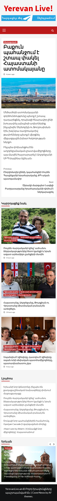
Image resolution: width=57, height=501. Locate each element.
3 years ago (11, 461)
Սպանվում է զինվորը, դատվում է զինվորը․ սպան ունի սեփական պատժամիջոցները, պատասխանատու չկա (28, 360)
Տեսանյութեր (10, 295)
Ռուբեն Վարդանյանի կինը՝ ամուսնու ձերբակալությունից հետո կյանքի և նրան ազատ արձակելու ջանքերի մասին (27, 251)
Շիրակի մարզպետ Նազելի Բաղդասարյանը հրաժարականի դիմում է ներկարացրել (29, 187)
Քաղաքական (10, 42)
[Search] (52, 30)
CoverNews (38, 492)
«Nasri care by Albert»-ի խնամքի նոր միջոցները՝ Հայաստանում (22, 430)
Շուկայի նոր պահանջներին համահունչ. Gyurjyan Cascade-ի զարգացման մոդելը (26, 422)
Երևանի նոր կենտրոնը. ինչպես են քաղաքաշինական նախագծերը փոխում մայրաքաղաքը (27, 390)
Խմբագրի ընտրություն (31, 237)
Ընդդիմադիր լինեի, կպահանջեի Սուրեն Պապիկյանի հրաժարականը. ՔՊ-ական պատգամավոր (26, 173)
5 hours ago (10, 258)
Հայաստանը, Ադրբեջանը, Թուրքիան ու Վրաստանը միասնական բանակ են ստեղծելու (26, 305)
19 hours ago (10, 312)
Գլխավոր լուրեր (11, 237)
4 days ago (10, 367)
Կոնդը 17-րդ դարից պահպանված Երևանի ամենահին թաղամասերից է (29, 456)
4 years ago (10, 74)
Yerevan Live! (28, 8)
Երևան (9, 451)
